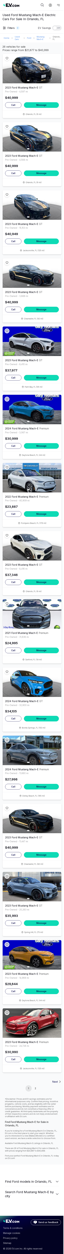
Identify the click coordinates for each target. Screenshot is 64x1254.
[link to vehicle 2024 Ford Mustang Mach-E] (32, 409)
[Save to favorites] (7, 58)
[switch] (57, 27)
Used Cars (17, 38)
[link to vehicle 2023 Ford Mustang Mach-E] (32, 68)
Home (6, 38)
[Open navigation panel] (58, 5)
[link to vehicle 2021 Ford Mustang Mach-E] (32, 614)
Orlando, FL (56, 38)
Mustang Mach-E (40, 38)
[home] (21, 5)
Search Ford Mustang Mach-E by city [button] (29, 1194)
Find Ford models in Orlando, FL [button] (28, 1181)
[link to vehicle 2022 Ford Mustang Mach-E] (32, 477)
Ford (29, 38)
